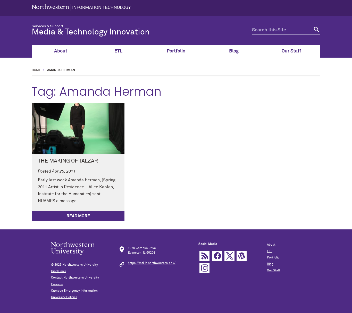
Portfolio (176, 51)
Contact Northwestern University (75, 277)
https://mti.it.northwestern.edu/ (151, 263)
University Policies (64, 297)
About (60, 51)
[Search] (315, 30)
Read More (78, 216)
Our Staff (291, 51)
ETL (118, 51)
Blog (234, 51)
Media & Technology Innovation (91, 32)
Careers (57, 284)
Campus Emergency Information (74, 290)
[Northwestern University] (81, 8)
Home (36, 70)
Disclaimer (58, 271)
